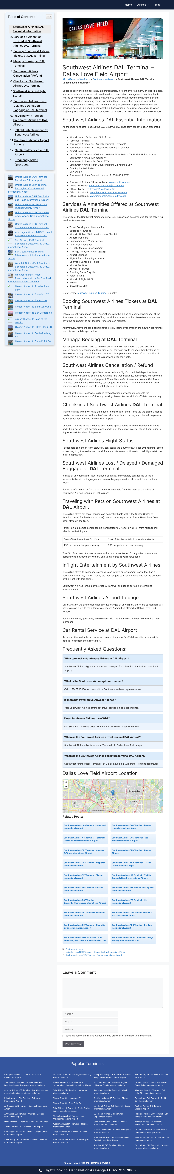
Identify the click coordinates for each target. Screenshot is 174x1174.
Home (128, 4)
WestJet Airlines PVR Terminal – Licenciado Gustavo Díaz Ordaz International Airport (29, 266)
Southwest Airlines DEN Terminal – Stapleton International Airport (84, 864)
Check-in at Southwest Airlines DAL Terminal (28, 83)
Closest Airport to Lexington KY (66, 1098)
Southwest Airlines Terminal (92, 293)
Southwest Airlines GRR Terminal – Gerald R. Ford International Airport (132, 914)
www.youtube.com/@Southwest (106, 185)
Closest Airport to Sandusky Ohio (33, 306)
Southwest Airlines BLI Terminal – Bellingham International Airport (133, 889)
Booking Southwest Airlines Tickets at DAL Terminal (31, 53)
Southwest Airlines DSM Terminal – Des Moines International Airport (130, 839)
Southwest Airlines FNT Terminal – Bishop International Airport (83, 876)
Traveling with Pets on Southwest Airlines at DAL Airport (30, 120)
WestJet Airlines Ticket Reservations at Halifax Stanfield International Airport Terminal (29, 278)
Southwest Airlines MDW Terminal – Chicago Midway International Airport (132, 938)
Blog (157, 4)
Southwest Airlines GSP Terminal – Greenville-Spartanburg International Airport (85, 901)
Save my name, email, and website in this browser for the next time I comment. (109, 1035)
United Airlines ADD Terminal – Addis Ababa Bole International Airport (28, 216)
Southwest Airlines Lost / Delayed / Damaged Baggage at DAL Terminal (30, 105)
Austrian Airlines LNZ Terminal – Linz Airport (23, 1126)
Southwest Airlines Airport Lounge (31, 142)
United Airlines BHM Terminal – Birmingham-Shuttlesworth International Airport (28, 188)
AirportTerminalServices (75, 79)
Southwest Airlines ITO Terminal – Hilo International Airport (129, 901)
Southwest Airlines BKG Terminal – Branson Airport (132, 851)
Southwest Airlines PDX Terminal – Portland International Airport (132, 926)
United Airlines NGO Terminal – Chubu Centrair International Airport (96, 952)
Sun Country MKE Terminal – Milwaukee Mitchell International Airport (29, 255)
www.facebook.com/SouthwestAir (108, 192)
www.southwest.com (120, 182)
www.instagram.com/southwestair (108, 196)
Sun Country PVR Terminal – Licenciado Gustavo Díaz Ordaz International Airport (28, 243)
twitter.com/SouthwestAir (100, 189)
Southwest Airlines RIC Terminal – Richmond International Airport (84, 914)
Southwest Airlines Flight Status (29, 93)
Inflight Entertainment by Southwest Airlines (31, 132)
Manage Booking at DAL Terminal (29, 63)
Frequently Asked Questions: (26, 162)
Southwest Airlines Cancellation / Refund (27, 73)
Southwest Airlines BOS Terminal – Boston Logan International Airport (131, 826)
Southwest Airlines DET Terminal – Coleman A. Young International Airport (84, 851)
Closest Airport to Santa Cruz (31, 300)
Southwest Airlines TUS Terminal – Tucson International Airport (83, 889)
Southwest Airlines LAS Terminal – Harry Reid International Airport (85, 826)
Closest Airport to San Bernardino (33, 312)
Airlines (141, 4)
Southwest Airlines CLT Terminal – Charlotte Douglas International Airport (84, 926)
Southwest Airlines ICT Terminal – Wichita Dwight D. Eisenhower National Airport (131, 876)
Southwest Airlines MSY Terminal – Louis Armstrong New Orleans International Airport (85, 938)
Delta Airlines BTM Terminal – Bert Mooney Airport (26, 1121)
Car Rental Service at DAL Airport (32, 152)
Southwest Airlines (103, 79)
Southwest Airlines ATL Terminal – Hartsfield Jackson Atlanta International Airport (84, 839)
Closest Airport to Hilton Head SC (33, 327)
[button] (113, 793)
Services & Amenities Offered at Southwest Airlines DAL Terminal (27, 41)
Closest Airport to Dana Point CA (33, 341)
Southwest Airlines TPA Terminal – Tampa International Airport (94, 955)
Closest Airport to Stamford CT (32, 294)
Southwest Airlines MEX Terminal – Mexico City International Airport (131, 864)
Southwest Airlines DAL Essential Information (28, 29)
